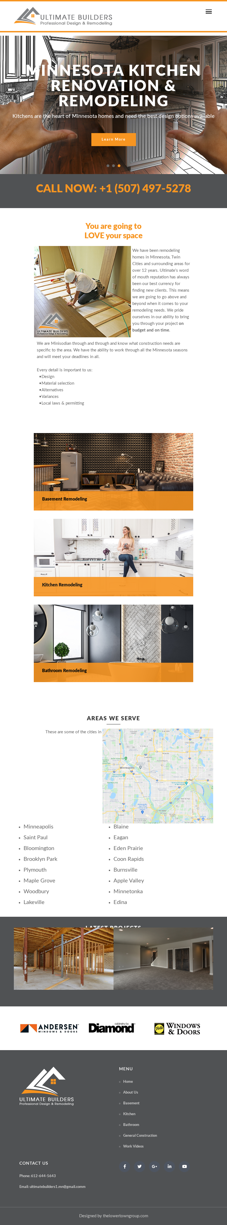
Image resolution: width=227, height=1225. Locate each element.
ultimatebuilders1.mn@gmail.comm (58, 1187)
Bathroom (131, 1125)
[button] (207, 11)
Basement (131, 1103)
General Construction (140, 1136)
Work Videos (133, 1146)
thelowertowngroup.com (125, 1216)
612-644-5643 (43, 1176)
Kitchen (129, 1114)
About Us (130, 1092)
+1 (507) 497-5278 (145, 189)
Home (128, 1082)
